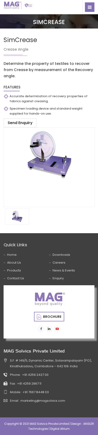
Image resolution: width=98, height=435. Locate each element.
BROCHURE (51, 316)
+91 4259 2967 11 (29, 383)
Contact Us (15, 278)
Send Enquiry (20, 123)
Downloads (61, 254)
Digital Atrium (60, 429)
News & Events (64, 270)
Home (12, 254)
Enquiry (58, 278)
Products (14, 270)
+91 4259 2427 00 (35, 374)
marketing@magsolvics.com (42, 400)
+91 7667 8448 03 (36, 392)
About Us (14, 262)
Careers (59, 262)
